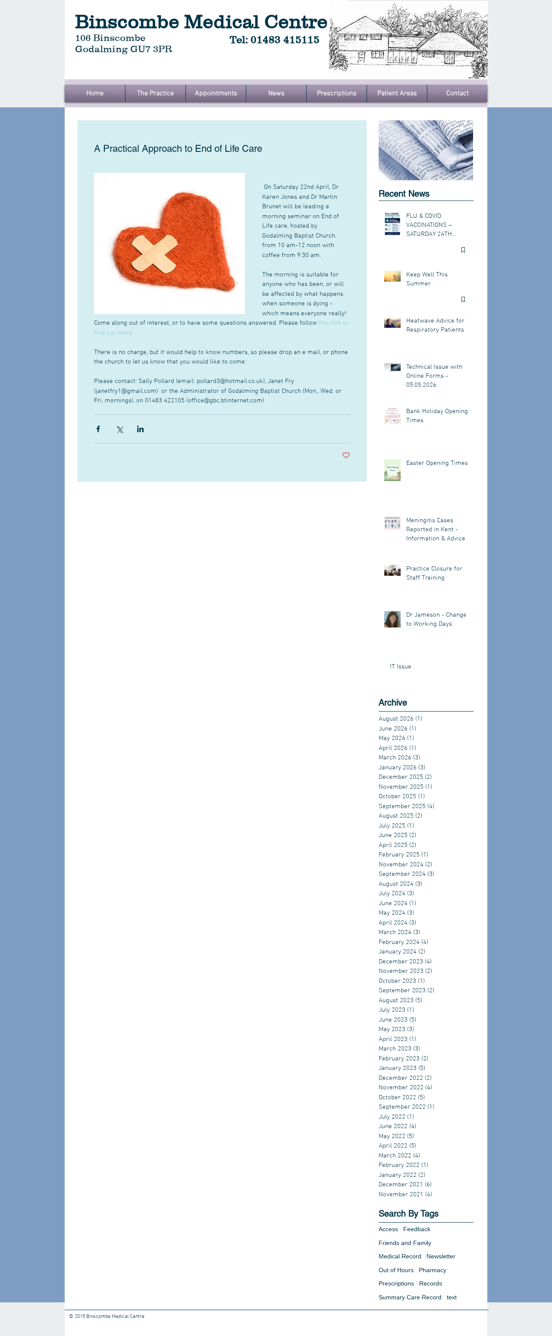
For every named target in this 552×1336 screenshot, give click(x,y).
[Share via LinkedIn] (140, 429)
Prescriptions (396, 1283)
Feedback (416, 1229)
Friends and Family (405, 1242)
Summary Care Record (410, 1297)
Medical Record (400, 1256)
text (452, 1297)
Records (430, 1283)
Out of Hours (396, 1270)
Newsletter (441, 1256)
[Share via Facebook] (98, 429)
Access (388, 1229)
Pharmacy (432, 1270)
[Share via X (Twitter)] (119, 429)
